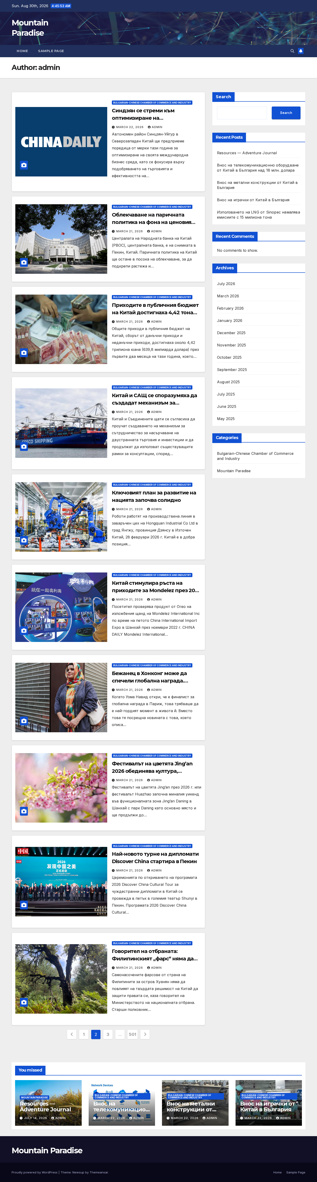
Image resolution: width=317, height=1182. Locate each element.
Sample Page (51, 51)
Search (223, 96)
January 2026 (229, 320)
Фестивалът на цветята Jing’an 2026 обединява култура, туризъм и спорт (152, 771)
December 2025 (231, 332)
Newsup (78, 1172)
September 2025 (232, 369)
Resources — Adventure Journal (247, 153)
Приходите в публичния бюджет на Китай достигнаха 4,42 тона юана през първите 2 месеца (155, 312)
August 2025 (228, 381)
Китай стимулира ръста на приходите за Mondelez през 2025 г (156, 590)
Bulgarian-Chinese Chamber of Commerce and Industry (152, 102)
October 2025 (229, 357)
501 (132, 1034)
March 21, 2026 (130, 231)
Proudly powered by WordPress (35, 1172)
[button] (292, 51)
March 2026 (228, 295)
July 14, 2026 (36, 1118)
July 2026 (226, 283)
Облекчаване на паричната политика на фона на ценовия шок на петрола (151, 222)
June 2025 (226, 406)
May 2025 (226, 418)
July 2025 (226, 394)
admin (157, 127)
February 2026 (230, 308)
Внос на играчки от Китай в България (253, 200)
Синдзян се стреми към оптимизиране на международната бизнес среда (154, 118)
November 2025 (231, 345)
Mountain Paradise (234, 470)
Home (22, 51)
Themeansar (99, 1172)
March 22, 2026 (130, 127)
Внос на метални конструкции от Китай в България (192, 1109)
